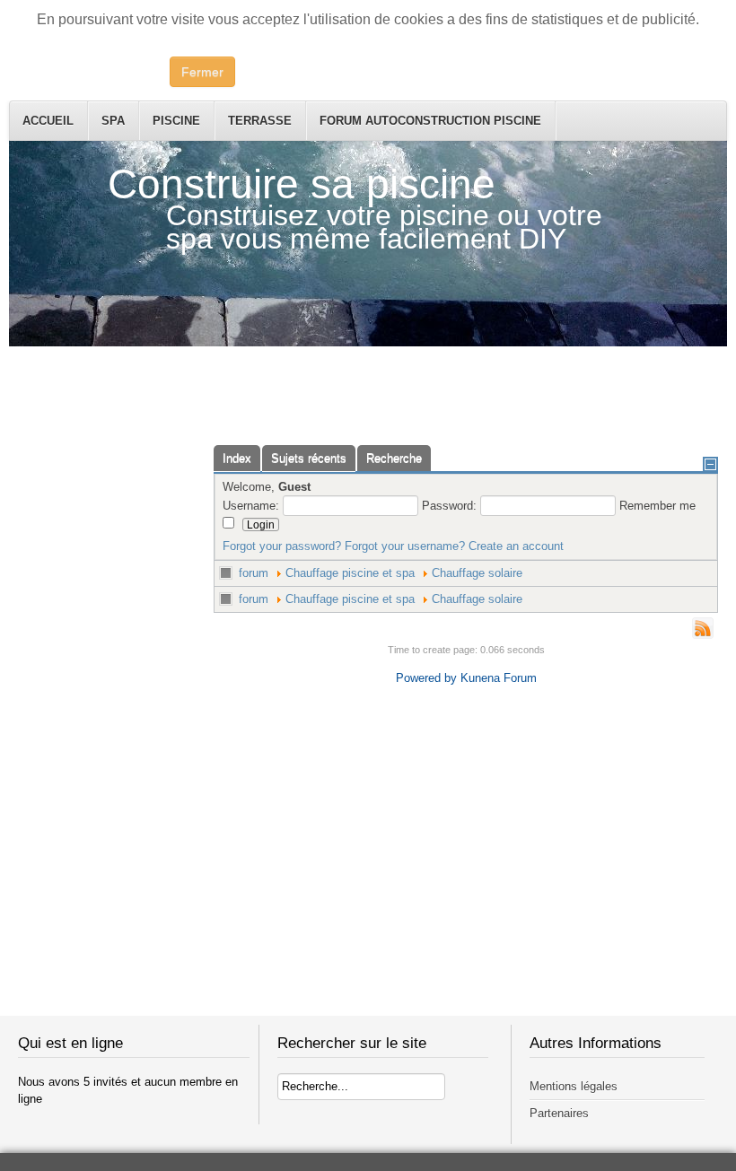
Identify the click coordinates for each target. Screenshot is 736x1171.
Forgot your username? (405, 546)
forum (253, 573)
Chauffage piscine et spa (350, 573)
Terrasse (260, 120)
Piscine (176, 120)
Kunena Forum (498, 678)
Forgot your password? (282, 546)
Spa (113, 120)
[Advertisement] (368, 386)
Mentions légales (574, 1086)
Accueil (48, 120)
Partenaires (559, 1113)
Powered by (426, 678)
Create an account (516, 546)
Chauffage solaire (477, 573)
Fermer (202, 72)
